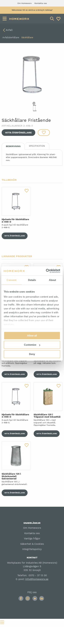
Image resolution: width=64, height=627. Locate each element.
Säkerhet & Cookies (32, 543)
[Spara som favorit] (44, 132)
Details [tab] (32, 280)
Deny (32, 354)
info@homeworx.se (36, 579)
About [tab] (52, 280)
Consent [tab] (11, 280)
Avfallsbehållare (10, 37)
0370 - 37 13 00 (38, 575)
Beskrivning (13, 146)
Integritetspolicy (32, 549)
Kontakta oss (32, 533)
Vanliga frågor (32, 538)
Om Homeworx (32, 527)
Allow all (32, 335)
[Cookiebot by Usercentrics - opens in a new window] (46, 271)
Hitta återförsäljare (18, 132)
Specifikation (37, 146)
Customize (30, 344)
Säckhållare (27, 37)
